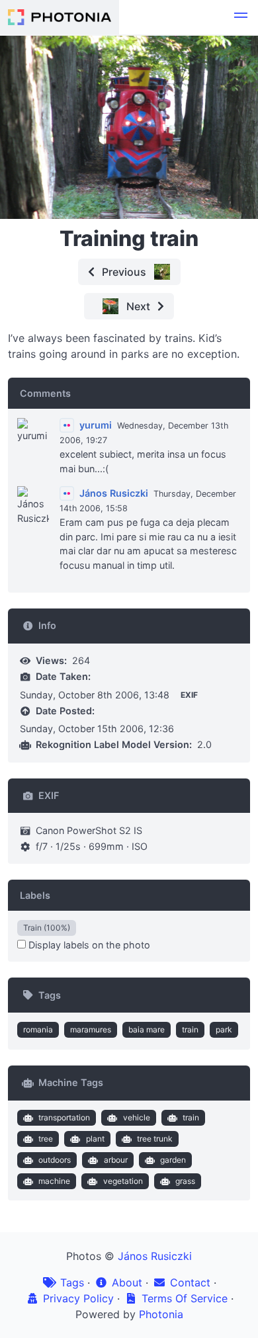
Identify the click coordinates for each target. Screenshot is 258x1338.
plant (95, 1139)
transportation (64, 1117)
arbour (116, 1160)
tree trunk (155, 1139)
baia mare (146, 1029)
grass (185, 1181)
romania (38, 1029)
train (190, 1029)
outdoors (54, 1160)
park (224, 1029)
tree (45, 1139)
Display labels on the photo (88, 944)
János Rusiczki (155, 1256)
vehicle (136, 1117)
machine (54, 1181)
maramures (90, 1029)
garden (173, 1160)
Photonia (161, 1314)
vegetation (123, 1181)
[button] (241, 17)
